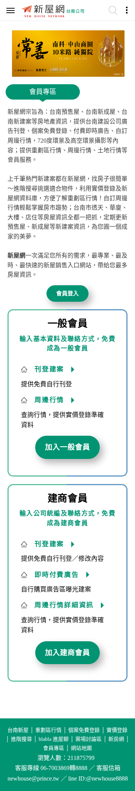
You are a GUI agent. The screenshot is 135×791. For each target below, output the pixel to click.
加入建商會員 (67, 653)
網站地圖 (81, 748)
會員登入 (67, 293)
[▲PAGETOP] (116, 748)
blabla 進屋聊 (54, 739)
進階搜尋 (21, 739)
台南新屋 (18, 730)
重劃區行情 (48, 730)
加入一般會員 (67, 447)
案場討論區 (88, 739)
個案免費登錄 (84, 730)
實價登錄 (117, 730)
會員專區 (53, 748)
